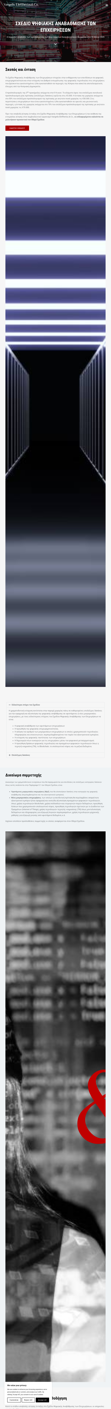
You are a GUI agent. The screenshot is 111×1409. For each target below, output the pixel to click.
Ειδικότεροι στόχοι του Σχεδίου (26, 705)
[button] (106, 5)
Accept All (42, 1400)
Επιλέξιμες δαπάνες (21, 755)
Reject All (28, 1400)
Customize (14, 1400)
